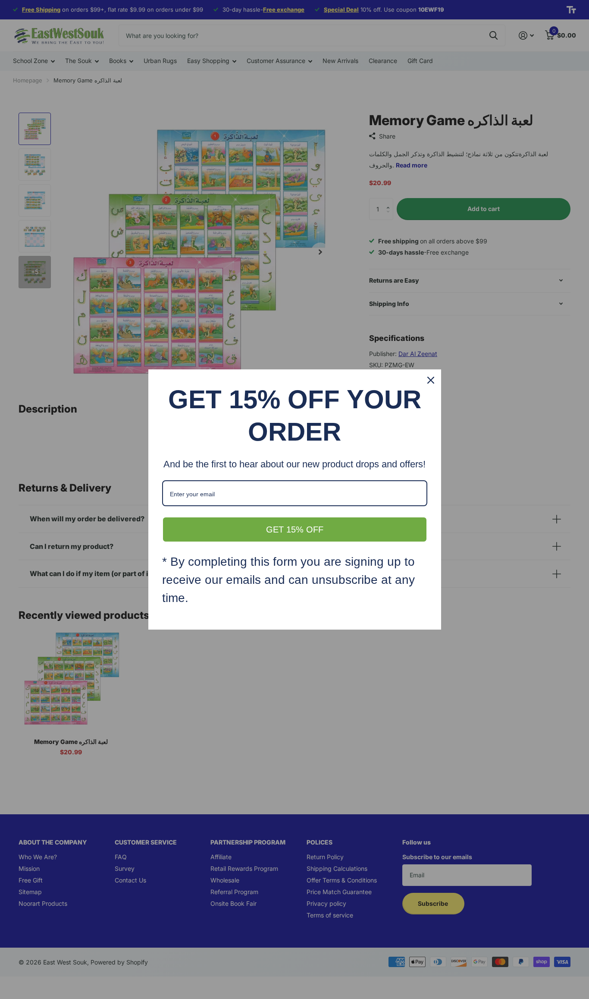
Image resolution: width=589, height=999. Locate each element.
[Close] (430, 380)
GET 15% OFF (294, 529)
